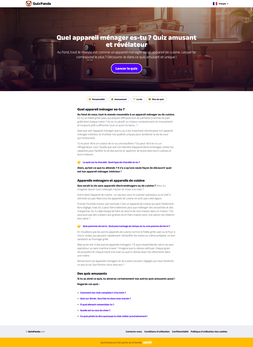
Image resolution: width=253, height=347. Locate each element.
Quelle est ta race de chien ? (95, 310)
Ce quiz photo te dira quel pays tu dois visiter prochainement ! (114, 316)
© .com (35, 331)
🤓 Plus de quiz (156, 99)
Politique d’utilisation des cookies (209, 331)
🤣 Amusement (119, 99)
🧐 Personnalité (96, 99)
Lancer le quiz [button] (127, 68)
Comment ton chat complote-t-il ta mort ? (103, 292)
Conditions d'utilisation (157, 331)
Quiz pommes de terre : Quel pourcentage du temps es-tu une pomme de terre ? (126, 226)
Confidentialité (180, 331)
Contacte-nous (134, 331)
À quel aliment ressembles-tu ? (97, 304)
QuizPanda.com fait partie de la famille (121, 342)
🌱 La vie (137, 99)
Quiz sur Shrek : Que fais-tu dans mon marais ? (105, 298)
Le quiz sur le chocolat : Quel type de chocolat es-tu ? (111, 162)
